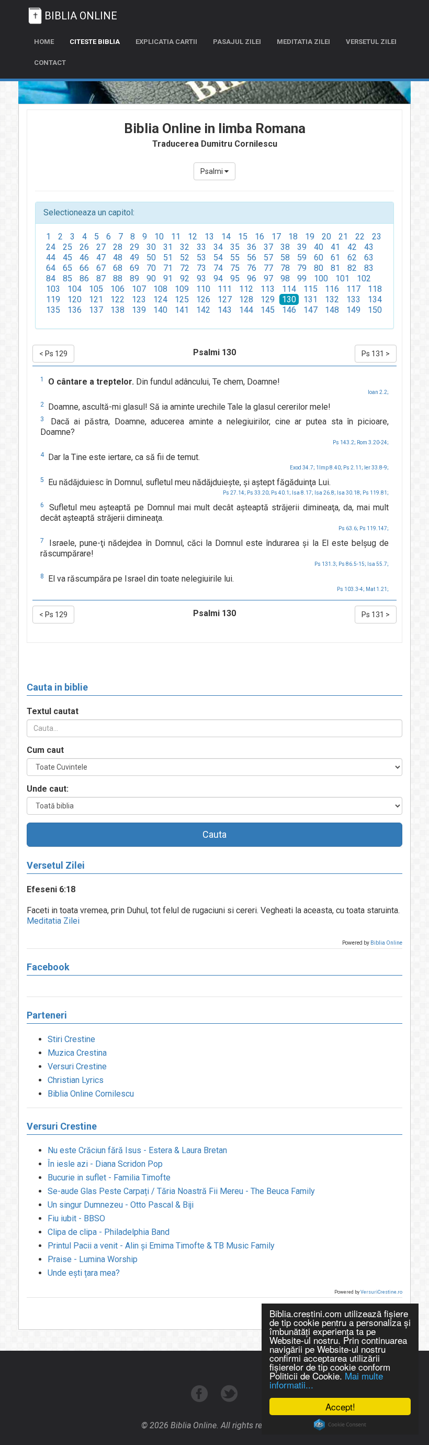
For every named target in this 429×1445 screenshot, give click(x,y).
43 (369, 247)
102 (364, 278)
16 (259, 237)
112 (246, 289)
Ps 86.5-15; (352, 564)
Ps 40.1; (281, 493)
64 (50, 268)
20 (326, 237)
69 (134, 268)
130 (289, 299)
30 (151, 247)
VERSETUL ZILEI (371, 42)
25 (67, 247)
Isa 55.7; (378, 564)
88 (117, 278)
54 (218, 257)
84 (50, 278)
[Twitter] (229, 1399)
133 (353, 299)
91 (168, 278)
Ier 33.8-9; (376, 467)
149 (353, 310)
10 (159, 237)
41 (335, 247)
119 (53, 299)
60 (318, 257)
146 (289, 310)
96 (251, 278)
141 (182, 310)
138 (117, 310)
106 (117, 289)
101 (342, 278)
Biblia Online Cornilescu (91, 1094)
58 (285, 257)
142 (203, 310)
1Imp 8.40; (329, 467)
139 (139, 310)
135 (53, 310)
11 (175, 237)
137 (96, 310)
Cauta (214, 834)
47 (101, 257)
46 (84, 257)
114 (289, 289)
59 (302, 257)
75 (235, 268)
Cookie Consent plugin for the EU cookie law (340, 1424)
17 (276, 237)
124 (160, 299)
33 (201, 247)
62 (352, 257)
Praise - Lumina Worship (93, 1259)
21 (343, 237)
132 (332, 299)
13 (209, 237)
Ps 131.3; (325, 564)
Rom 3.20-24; (373, 442)
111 (225, 289)
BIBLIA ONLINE (80, 15)
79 (302, 268)
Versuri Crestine (77, 1066)
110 (203, 289)
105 (96, 289)
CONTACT (50, 63)
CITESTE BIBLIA (95, 42)
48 (117, 257)
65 (67, 268)
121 (96, 299)
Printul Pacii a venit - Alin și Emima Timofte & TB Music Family (161, 1246)
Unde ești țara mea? (84, 1273)
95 (235, 278)
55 (235, 257)
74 (218, 268)
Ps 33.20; (258, 493)
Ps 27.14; (234, 493)
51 (168, 257)
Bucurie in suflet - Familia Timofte (109, 1178)
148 (332, 310)
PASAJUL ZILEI (237, 42)
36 (251, 247)
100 (321, 278)
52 (184, 257)
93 (201, 278)
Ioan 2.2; (378, 392)
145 (268, 310)
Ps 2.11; (353, 467)
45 (67, 257)
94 (218, 278)
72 (184, 268)
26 (84, 247)
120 (74, 299)
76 (251, 268)
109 (182, 289)
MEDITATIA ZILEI (303, 42)
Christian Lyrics (76, 1080)
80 (318, 268)
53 (201, 257)
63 (369, 257)
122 (117, 299)
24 (50, 247)
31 (168, 247)
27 (101, 247)
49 (134, 257)
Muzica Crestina (77, 1053)
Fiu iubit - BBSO (76, 1218)
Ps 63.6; (348, 528)
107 (139, 289)
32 (184, 247)
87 (101, 278)
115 (310, 289)
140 (160, 310)
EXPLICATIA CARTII (166, 42)
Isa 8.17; (302, 493)
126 (203, 299)
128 (246, 299)
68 (117, 268)
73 (201, 268)
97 (268, 278)
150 (375, 310)
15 (242, 237)
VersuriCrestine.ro (381, 1292)
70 (151, 268)
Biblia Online (386, 943)
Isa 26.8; (325, 493)
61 (335, 257)
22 (360, 237)
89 (134, 278)
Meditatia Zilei (53, 921)
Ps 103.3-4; (351, 589)
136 (74, 310)
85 (67, 278)
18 (293, 237)
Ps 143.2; (344, 442)
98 (285, 278)
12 (192, 237)
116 (332, 289)
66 (84, 268)
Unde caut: (48, 789)
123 (139, 299)
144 (246, 310)
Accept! (340, 1406)
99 (302, 278)
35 (235, 247)
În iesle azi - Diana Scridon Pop (105, 1164)
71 (168, 268)
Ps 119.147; (374, 528)
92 (184, 278)
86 (84, 278)
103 (53, 289)
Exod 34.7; (302, 467)
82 (352, 268)
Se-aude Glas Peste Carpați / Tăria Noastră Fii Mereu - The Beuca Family (181, 1191)
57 (268, 257)
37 (268, 247)
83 (369, 268)
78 (285, 268)
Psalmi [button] (212, 171)
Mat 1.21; (377, 589)
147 (310, 310)
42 (352, 247)
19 (309, 237)
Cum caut (45, 750)
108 (160, 289)
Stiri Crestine (71, 1039)
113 (268, 289)
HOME (44, 42)
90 (151, 278)
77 (268, 268)
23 (376, 237)
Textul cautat (52, 711)
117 (353, 289)
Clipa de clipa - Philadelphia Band (109, 1232)
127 (225, 299)
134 (375, 299)
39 (302, 247)
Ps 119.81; (376, 493)
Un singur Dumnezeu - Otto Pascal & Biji (121, 1205)
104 (74, 289)
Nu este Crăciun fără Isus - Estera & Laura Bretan (137, 1150)
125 (182, 299)
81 (335, 268)
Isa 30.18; (349, 493)
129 (268, 299)
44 (50, 257)
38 (285, 247)
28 (117, 247)
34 (218, 247)
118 (375, 289)
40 (318, 247)
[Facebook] (200, 1399)
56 (251, 257)
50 (151, 257)
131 (310, 299)
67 (101, 268)
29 (134, 247)
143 (225, 310)
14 (226, 237)
